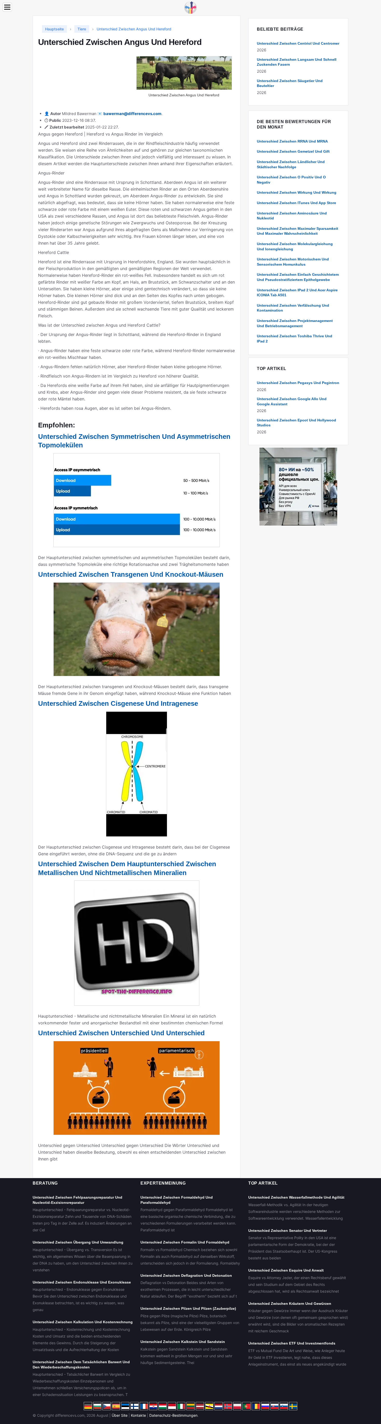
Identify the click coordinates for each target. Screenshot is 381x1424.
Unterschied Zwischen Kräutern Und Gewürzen (289, 1303)
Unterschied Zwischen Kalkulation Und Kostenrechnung (83, 1322)
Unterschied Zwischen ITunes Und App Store (296, 203)
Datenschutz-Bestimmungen (173, 1415)
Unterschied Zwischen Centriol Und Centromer (298, 43)
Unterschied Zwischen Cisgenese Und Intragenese (118, 703)
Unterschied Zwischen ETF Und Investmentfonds (291, 1343)
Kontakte (138, 1415)
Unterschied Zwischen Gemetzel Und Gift (293, 151)
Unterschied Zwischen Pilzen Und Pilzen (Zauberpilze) (188, 1308)
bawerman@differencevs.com (132, 113)
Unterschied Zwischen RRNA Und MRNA (292, 141)
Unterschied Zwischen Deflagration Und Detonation (186, 1275)
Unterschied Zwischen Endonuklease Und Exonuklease (82, 1282)
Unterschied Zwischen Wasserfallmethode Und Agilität (296, 1197)
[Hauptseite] (190, 7)
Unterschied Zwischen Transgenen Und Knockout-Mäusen (130, 574)
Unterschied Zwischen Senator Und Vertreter (287, 1230)
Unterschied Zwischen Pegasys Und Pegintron (298, 383)
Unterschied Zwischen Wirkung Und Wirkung (296, 192)
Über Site (120, 1415)
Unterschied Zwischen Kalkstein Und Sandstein (182, 1342)
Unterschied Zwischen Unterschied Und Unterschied (121, 1033)
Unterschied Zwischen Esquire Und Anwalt (286, 1270)
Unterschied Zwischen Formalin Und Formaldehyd (184, 1242)
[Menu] (7, 7)
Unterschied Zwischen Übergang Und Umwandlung (78, 1242)
